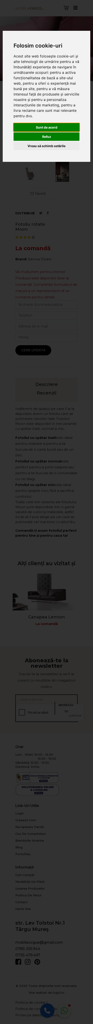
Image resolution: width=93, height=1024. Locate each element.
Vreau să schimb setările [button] (46, 146)
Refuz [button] (46, 137)
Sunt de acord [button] (46, 127)
